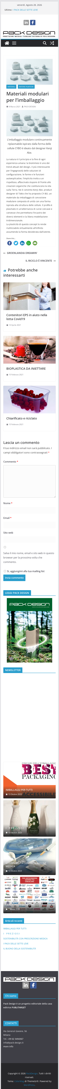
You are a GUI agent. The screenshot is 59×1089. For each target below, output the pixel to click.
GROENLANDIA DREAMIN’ (22, 253)
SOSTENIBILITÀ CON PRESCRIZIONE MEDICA (26, 865)
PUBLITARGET (19, 1007)
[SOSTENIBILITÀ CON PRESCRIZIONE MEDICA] (29, 856)
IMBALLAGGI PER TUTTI (19, 790)
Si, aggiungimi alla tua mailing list (25, 571)
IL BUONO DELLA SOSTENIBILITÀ (19, 948)
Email (7, 518)
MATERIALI (11, 87)
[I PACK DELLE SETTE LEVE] (29, 895)
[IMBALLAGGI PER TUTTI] (29, 780)
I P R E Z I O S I (15, 828)
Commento (10, 461)
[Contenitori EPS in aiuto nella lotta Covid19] (29, 284)
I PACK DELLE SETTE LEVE (25, 9)
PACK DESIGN (30, 106)
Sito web (8, 532)
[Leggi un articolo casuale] (52, 43)
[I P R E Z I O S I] (29, 818)
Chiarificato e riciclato (21, 418)
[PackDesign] (7, 43)
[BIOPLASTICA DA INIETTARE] (29, 338)
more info (8, 1046)
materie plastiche (26, 87)
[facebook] (32, 22)
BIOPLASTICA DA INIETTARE (26, 368)
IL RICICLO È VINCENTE (39, 260)
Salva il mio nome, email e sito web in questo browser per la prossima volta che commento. (28, 557)
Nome (7, 503)
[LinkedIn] (26, 22)
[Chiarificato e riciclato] (29, 388)
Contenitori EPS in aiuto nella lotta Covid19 (26, 317)
